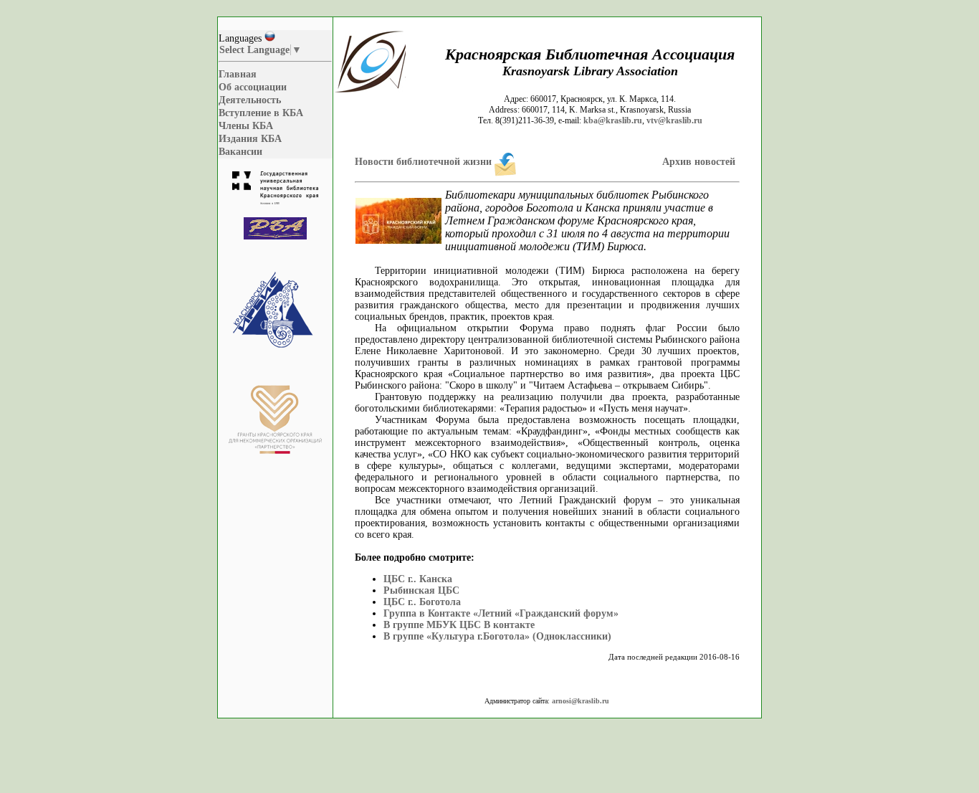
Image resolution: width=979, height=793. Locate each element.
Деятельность (250, 100)
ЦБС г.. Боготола (422, 602)
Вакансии (240, 151)
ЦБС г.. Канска (417, 579)
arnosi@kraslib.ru (580, 701)
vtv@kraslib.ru (674, 120)
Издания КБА (250, 138)
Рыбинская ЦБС (421, 590)
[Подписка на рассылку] (505, 161)
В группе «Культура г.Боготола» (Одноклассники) (497, 636)
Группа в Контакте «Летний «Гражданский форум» (501, 613)
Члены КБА (246, 125)
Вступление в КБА (261, 113)
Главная (238, 74)
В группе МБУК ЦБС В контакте (459, 624)
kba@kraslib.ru (612, 120)
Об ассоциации (253, 87)
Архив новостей (698, 161)
